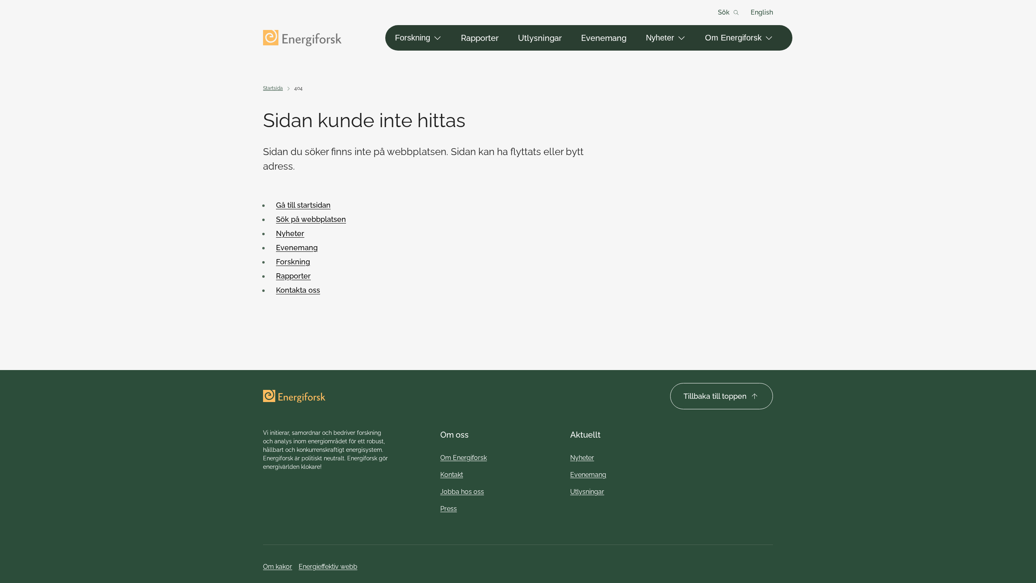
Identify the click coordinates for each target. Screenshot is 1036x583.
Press (448, 509)
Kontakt (451, 475)
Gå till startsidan (303, 205)
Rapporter (480, 38)
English (762, 12)
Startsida (273, 88)
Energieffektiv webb (328, 566)
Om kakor (277, 566)
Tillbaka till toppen (715, 396)
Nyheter (660, 37)
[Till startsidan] (302, 38)
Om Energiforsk (733, 37)
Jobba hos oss (462, 492)
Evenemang (603, 38)
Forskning (412, 37)
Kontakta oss (298, 290)
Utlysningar (540, 38)
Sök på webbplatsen (311, 219)
